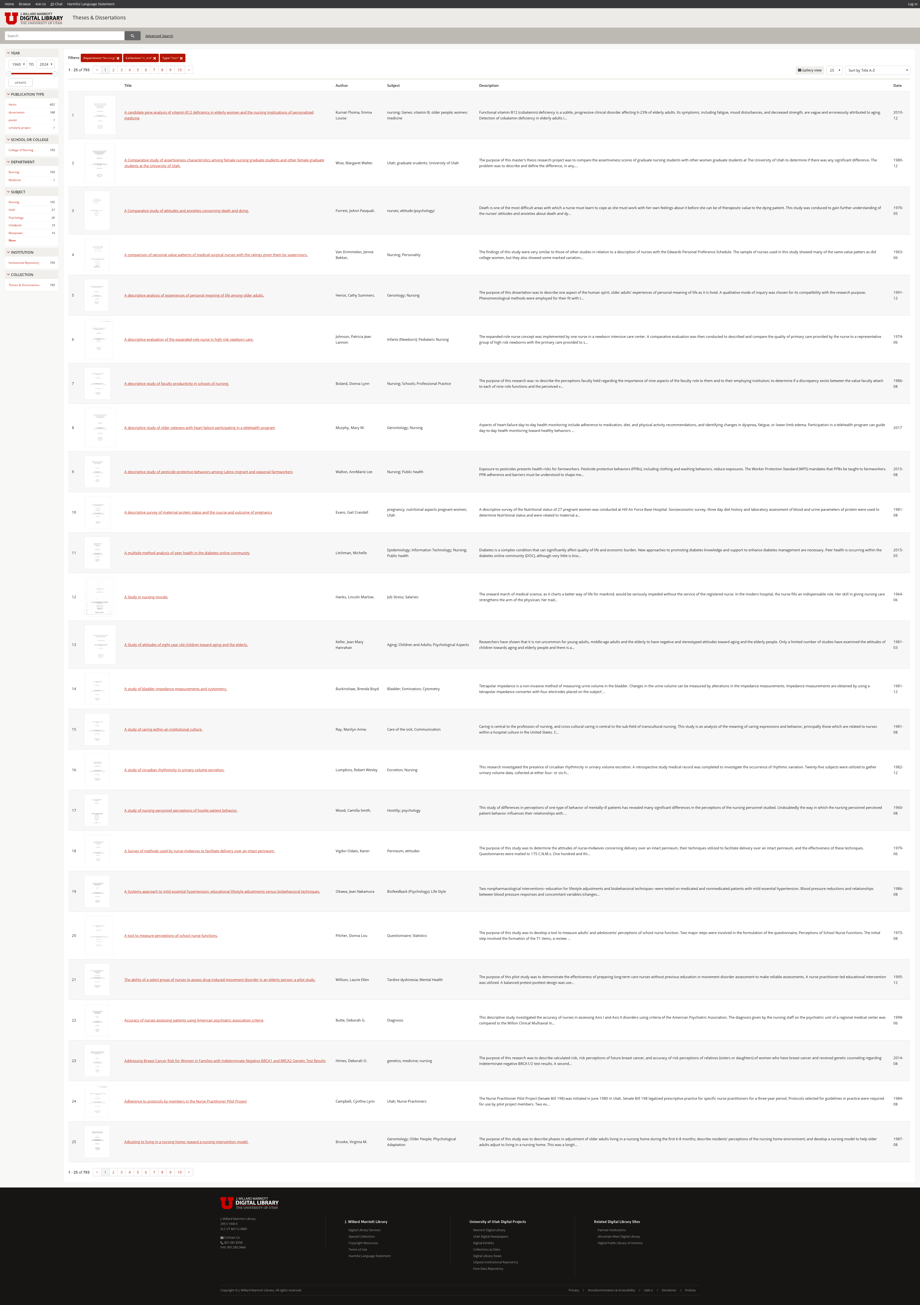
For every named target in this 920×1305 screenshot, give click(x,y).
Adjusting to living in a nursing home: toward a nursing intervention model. (186, 1141)
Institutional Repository (24, 263)
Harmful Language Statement (91, 4)
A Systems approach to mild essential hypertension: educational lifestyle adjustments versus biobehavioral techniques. (222, 891)
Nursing (14, 172)
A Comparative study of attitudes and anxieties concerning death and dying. (186, 210)
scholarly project (20, 128)
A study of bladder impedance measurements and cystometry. (175, 688)
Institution (22, 252)
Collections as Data (486, 1249)
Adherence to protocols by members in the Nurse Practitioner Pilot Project (185, 1101)
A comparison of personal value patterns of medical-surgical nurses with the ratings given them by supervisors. (216, 254)
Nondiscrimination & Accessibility (611, 1290)
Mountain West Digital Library (619, 1236)
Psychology (16, 218)
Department (22, 161)
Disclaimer (669, 1290)
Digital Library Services (364, 1230)
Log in (913, 4)
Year (15, 53)
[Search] (133, 35)
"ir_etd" (139, 58)
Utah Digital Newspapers (490, 1236)
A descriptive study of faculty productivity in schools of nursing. (176, 383)
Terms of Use (358, 1249)
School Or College (29, 139)
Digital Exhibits (483, 1243)
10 (180, 69)
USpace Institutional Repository (495, 1262)
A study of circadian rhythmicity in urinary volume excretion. (174, 769)
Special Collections (362, 1236)
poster (13, 120)
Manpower (16, 233)
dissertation (16, 112)
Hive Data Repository (488, 1268)
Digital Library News (487, 1256)
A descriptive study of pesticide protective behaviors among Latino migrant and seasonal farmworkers (208, 471)
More (12, 240)
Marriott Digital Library (489, 1230)
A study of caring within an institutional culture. (163, 729)
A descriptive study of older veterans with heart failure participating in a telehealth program (199, 427)
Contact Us (232, 1237)
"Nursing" (100, 58)
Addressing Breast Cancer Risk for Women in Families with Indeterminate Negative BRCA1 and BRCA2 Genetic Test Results (225, 1060)
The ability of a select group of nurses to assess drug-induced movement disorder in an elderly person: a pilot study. (220, 979)
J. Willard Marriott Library (238, 1219)
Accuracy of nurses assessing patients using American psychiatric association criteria (193, 1020)
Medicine (15, 180)
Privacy (574, 1290)
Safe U (648, 1290)
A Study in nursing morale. (146, 596)
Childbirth (15, 225)
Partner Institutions (612, 1230)
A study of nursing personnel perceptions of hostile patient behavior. (181, 810)
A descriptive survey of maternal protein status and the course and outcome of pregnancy (198, 512)
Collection (22, 274)
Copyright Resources (363, 1243)
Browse (25, 4)
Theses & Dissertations (99, 17)
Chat (58, 4)
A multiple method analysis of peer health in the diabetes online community (187, 552)
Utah (12, 210)
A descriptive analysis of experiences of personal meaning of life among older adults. (194, 295)
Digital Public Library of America (620, 1243)
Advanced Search (159, 36)
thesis (13, 104)
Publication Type (27, 94)
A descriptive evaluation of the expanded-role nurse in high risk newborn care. (188, 339)
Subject (18, 191)
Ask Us (40, 4)
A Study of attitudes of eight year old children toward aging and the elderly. (186, 644)
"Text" (171, 58)
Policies (690, 1290)
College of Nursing (21, 150)
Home (9, 4)
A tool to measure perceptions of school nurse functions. (171, 935)
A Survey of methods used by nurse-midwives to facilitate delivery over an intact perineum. (199, 850)
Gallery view (811, 70)
